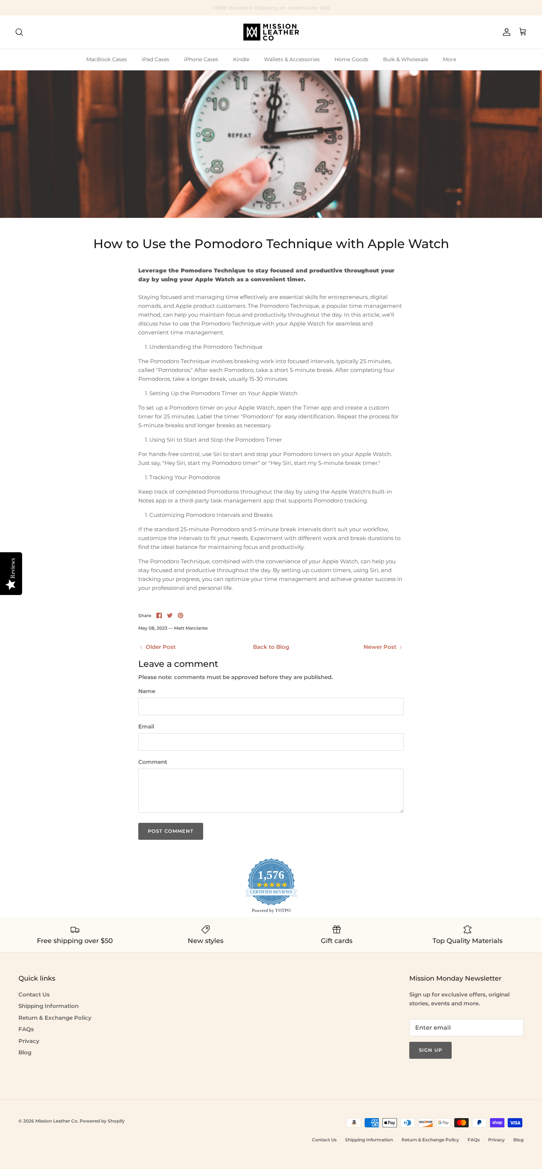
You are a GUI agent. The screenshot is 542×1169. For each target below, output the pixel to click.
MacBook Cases (106, 59)
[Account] (505, 32)
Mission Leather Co (56, 1121)
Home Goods (351, 59)
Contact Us (34, 994)
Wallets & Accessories (292, 59)
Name (146, 691)
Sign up (430, 1050)
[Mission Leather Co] (271, 32)
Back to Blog (271, 646)
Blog (24, 1052)
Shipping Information (48, 1005)
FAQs (26, 1029)
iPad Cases (155, 59)
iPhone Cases (201, 59)
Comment (152, 761)
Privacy (28, 1040)
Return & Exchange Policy (54, 1017)
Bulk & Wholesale (405, 59)
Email (146, 726)
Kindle (241, 59)
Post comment (171, 831)
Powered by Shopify (102, 1121)
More (449, 59)
